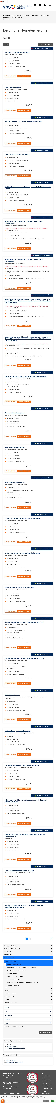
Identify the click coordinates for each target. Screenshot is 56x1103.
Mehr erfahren (4, 1100)
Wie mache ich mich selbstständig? (17, 52)
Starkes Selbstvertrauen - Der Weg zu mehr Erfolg (22, 765)
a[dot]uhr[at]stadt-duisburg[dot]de (16, 1048)
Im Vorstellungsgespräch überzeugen (17, 731)
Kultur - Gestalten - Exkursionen (12, 948)
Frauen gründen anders (13, 87)
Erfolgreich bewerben (12, 695)
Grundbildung (7, 951)
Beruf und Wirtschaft (37, 15)
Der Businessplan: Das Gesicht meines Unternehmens (23, 121)
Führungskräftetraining (13, 985)
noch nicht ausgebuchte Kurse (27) (14, 1026)
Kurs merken (11, 76)
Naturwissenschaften (10, 993)
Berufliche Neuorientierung (14, 964)
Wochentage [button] (8, 1015)
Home (6, 15)
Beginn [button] (7, 1007)
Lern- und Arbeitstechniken (14, 979)
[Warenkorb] (44, 5)
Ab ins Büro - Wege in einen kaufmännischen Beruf (22, 518)
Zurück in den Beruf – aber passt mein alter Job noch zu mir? (26, 376)
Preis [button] (6, 1023)
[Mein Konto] (35, 5)
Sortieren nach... (45, 44)
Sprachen (6, 999)
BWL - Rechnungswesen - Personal (16, 970)
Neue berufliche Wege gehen (14, 413)
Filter (6, 44)
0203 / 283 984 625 (12, 1046)
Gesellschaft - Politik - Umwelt (11, 945)
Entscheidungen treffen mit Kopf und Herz (19, 870)
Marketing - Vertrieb (12, 973)
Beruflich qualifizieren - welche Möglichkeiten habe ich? (24, 622)
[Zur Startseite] (17, 6)
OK (53, 1100)
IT (5, 988)
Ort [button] (6, 1011)
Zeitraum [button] (7, 1019)
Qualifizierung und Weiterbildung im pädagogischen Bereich (22, 982)
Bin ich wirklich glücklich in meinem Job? (19, 587)
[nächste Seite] (52, 939)
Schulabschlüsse (8, 954)
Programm (11, 15)
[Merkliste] (40, 5)
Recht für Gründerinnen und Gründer (17, 154)
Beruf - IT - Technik (25, 15)
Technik (7, 991)
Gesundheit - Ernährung (10, 996)
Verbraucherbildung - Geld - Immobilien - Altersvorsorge (21, 967)
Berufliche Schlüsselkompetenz (15, 976)
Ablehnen (46, 1100)
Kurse (17, 15)
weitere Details (23, 76)
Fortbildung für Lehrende (10, 1002)
